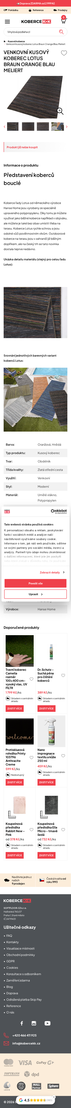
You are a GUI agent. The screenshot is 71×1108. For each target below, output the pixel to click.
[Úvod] (4, 41)
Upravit (33, 594)
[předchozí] (5, 126)
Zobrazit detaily (50, 572)
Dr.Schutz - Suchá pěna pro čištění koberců (46, 675)
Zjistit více (14, 708)
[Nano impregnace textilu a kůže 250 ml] (52, 731)
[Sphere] (53, 1086)
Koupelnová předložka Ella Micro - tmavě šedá (48, 829)
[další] (66, 126)
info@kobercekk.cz (26, 1043)
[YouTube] (47, 1023)
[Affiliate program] (7, 1086)
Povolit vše (36, 583)
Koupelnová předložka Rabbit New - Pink (15, 829)
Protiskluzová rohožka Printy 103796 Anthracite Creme (15, 757)
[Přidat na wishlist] (63, 53)
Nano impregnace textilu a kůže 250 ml (47, 755)
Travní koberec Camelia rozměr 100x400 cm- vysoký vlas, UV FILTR (16, 679)
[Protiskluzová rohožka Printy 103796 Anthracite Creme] (20, 731)
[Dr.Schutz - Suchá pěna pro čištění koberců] (52, 651)
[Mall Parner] (36, 1086)
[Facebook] (22, 1023)
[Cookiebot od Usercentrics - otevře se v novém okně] (51, 511)
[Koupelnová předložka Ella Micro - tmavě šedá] (52, 805)
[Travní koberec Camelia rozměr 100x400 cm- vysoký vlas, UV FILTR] (20, 651)
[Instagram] (34, 1023)
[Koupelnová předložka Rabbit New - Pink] (20, 805)
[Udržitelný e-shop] (21, 1086)
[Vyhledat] (61, 32)
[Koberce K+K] (36, 22)
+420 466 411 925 (24, 1035)
